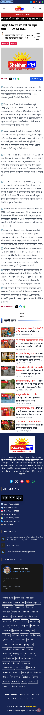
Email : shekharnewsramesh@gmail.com (21, 551)
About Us (14, 694)
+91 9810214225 (13, 545)
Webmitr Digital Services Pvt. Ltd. (26, 710)
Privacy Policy (31, 698)
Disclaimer (24, 694)
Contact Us (35, 694)
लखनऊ (13, 43)
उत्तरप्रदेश (5, 43)
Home (7, 694)
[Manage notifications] (39, 710)
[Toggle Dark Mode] (34, 8)
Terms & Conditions (16, 698)
